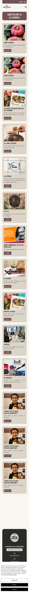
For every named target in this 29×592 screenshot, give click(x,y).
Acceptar (14, 589)
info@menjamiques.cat (14, 555)
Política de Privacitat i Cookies (10, 574)
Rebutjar (14, 584)
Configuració (14, 580)
